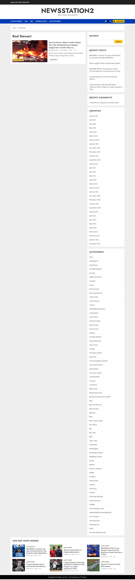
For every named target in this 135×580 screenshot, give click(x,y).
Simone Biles (93, 481)
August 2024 (93, 212)
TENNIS (92, 505)
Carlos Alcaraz (94, 301)
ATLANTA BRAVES (16, 21)
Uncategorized (55, 21)
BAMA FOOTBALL (95, 277)
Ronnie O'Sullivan (95, 469)
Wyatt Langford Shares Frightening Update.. (105, 63)
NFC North (93, 425)
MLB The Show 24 (95, 405)
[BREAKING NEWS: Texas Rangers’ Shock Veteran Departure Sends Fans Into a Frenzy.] (93, 551)
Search (93, 35)
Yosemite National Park (97, 532)
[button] (111, 21)
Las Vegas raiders (95, 373)
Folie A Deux (93, 345)
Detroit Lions (93, 329)
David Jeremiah (94, 321)
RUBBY (91, 473)
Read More (53, 60)
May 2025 (92, 176)
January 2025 (94, 192)
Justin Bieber (93, 369)
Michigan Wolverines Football (99, 397)
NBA (31, 21)
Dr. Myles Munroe (95, 337)
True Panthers (94, 517)
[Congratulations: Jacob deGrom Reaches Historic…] (18, 565)
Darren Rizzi (93, 317)
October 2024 (94, 204)
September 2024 (95, 208)
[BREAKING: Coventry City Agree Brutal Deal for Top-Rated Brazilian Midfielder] (18, 551)
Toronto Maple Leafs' (96, 509)
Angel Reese (93, 265)
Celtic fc (92, 305)
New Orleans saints (96, 421)
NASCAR (92, 413)
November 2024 (94, 200)
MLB (26, 21)
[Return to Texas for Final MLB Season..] (93, 565)
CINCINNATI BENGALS (97, 309)
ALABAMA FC (94, 261)
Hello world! (114, 103)
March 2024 (93, 232)
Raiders (92, 465)
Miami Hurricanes (95, 393)
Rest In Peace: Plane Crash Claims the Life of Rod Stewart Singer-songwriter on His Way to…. (65, 45)
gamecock (92, 357)
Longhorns (93, 385)
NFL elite (92, 433)
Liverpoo (92, 381)
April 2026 (93, 132)
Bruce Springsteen (95, 293)
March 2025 (93, 184)
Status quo (93, 489)
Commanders (94, 313)
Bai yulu (92, 273)
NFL (90, 429)
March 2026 (93, 136)
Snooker (92, 485)
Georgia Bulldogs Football (98, 361)
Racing (91, 461)
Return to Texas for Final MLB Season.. (110, 565)
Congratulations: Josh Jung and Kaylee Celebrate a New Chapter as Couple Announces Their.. (105, 87)
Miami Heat (93, 389)
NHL (91, 437)
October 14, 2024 (67, 50)
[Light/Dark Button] (107, 21)
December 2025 (94, 148)
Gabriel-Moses (54, 50)
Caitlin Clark (93, 297)
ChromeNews (73, 577)
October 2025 (94, 156)
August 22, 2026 (33, 555)
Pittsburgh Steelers (96, 453)
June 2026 (92, 124)
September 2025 (95, 160)
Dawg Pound (93, 325)
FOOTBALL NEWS (95, 353)
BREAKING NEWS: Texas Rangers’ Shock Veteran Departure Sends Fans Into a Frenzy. (111, 551)
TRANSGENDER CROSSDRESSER (100, 513)
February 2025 (94, 188)
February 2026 (94, 140)
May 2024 (92, 224)
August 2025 (93, 164)
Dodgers (92, 333)
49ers (91, 257)
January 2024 (94, 240)
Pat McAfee (93, 445)
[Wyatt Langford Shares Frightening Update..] (56, 551)
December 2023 (94, 244)
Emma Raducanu (95, 341)
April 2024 (93, 228)
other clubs (93, 441)
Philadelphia (93, 449)
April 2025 (93, 180)
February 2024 (94, 236)
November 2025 (94, 152)
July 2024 (92, 216)
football (92, 349)
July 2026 (92, 120)
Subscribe (120, 21)
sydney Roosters (95, 501)
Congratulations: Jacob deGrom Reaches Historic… (36, 565)
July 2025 (92, 168)
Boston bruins (94, 289)
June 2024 (92, 220)
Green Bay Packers (96, 365)
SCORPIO (92, 477)
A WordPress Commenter (98, 103)
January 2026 (94, 144)
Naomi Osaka (94, 409)
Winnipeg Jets (94, 525)
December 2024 (94, 196)
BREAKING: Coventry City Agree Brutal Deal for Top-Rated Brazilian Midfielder (104, 56)
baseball (92, 281)
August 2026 (93, 116)
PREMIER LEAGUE (41, 21)
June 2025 (92, 172)
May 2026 (92, 128)
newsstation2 (67, 10)
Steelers (92, 493)
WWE (91, 529)
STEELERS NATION (96, 497)
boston (91, 285)
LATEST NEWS (94, 377)
